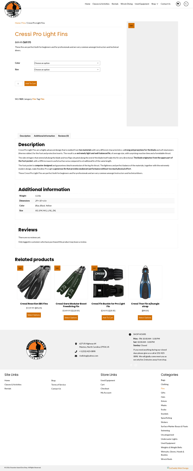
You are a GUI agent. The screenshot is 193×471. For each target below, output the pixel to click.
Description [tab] (25, 136)
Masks (164, 405)
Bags (163, 380)
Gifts (163, 392)
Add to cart (30, 83)
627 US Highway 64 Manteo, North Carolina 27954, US (94, 345)
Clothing (164, 384)
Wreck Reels (166, 459)
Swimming (165, 430)
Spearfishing (166, 418)
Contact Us (56, 388)
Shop (53, 380)
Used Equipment (108, 380)
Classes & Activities (12, 384)
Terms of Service (58, 384)
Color (17, 63)
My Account (106, 392)
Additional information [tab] (44, 136)
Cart (103, 384)
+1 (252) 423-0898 (87, 351)
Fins (23, 23)
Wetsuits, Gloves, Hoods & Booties (172, 453)
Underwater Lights (169, 439)
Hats (163, 397)
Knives (164, 401)
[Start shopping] (178, 4)
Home (17, 23)
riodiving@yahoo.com (88, 355)
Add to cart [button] (108, 317)
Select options (34, 315)
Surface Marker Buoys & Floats (174, 426)
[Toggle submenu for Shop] (157, 4)
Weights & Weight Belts (171, 447)
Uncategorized (167, 434)
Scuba (163, 409)
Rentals (7, 388)
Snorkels (164, 414)
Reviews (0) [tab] (63, 136)
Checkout (105, 388)
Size (17, 69)
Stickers (164, 422)
